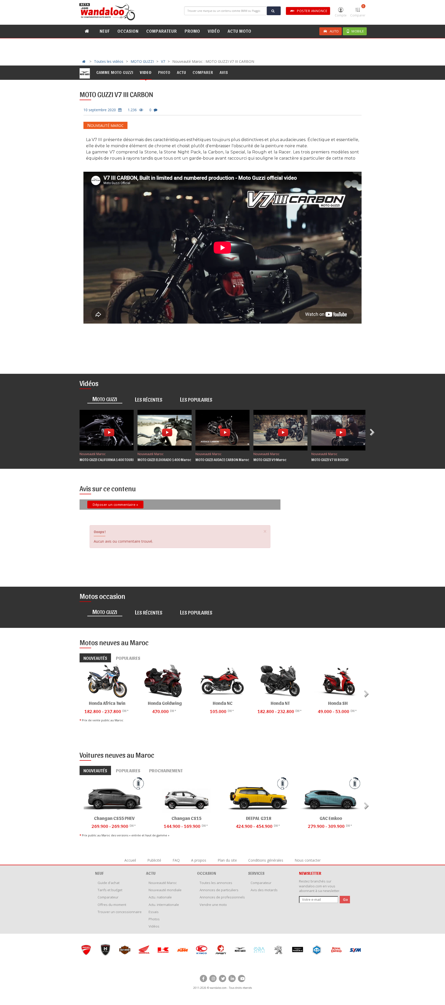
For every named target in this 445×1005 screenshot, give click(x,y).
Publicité (154, 860)
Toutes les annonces (216, 882)
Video (146, 72)
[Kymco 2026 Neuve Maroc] (182, 950)
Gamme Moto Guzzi (114, 72)
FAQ (176, 860)
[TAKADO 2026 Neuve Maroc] (355, 950)
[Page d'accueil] (108, 12)
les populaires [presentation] (196, 399)
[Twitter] (222, 978)
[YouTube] (241, 978)
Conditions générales (265, 860)
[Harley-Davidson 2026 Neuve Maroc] (105, 950)
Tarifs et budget (110, 890)
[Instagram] (213, 978)
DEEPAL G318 (258, 818)
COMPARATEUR (161, 30)
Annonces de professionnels (222, 897)
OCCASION (128, 30)
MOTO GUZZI (142, 61)
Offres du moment (112, 904)
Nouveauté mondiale (165, 890)
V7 (163, 61)
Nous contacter (308, 860)
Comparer (357, 11)
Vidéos (154, 926)
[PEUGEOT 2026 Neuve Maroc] (259, 950)
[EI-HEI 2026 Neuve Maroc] (86, 950)
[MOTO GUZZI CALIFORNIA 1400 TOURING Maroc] (107, 430)
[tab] (104, 399)
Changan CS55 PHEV (114, 818)
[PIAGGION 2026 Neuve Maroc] (297, 950)
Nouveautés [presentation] (95, 658)
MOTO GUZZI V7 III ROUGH (329, 459)
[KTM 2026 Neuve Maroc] (163, 950)
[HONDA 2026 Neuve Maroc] (124, 950)
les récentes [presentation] (148, 399)
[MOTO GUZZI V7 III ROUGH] (338, 430)
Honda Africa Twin (107, 703)
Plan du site (227, 860)
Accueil (130, 860)
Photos (154, 919)
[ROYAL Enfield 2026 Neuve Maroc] (317, 950)
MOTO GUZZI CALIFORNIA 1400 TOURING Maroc (114, 459)
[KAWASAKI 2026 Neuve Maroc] (144, 950)
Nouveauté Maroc (105, 125)
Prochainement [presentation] (166, 770)
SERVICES (256, 873)
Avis (224, 72)
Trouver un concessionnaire (120, 911)
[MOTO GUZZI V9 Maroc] (280, 430)
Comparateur (108, 897)
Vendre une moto (213, 904)
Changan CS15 (186, 818)
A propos (198, 860)
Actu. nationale (160, 897)
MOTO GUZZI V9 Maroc (269, 459)
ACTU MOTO (239, 30)
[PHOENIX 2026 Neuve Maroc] (278, 950)
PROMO (192, 30)
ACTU (151, 873)
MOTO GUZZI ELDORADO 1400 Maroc (164, 459)
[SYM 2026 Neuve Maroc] (336, 950)
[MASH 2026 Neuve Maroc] (201, 950)
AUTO (334, 31)
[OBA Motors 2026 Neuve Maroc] (240, 950)
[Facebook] (203, 978)
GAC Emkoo (331, 818)
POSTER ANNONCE (312, 10)
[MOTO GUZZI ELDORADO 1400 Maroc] (165, 430)
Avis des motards (264, 890)
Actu (181, 72)
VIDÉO (214, 30)
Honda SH (338, 703)
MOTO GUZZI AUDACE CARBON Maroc (222, 459)
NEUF (105, 30)
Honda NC (223, 703)
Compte (341, 15)
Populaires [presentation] (128, 658)
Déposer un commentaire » (115, 504)
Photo (164, 72)
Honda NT (280, 703)
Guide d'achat (108, 882)
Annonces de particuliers (219, 890)
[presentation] (373, 432)
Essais (154, 911)
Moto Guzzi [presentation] (104, 398)
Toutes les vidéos (108, 61)
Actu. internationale (164, 904)
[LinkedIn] (232, 978)
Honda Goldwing (165, 703)
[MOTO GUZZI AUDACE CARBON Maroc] (222, 430)
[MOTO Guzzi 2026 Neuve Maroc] (221, 950)
